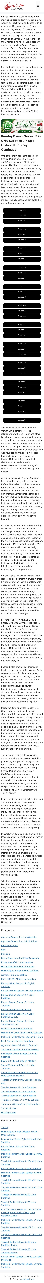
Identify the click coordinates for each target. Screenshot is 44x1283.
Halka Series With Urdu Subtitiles (17, 966)
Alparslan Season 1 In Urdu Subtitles (19, 937)
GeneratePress (27, 1279)
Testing (4, 1127)
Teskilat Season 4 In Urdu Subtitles (18, 1091)
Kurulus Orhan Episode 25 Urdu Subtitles (21, 1168)
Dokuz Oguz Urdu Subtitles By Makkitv (20, 958)
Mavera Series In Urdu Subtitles (16, 1028)
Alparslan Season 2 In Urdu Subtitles (19, 941)
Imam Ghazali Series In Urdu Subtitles (19, 970)
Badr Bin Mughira (9, 945)
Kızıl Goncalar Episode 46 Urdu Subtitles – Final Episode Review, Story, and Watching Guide (21, 1212)
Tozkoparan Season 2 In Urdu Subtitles (20, 1104)
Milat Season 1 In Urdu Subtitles (17, 1041)
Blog (3, 949)
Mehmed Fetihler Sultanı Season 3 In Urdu (22, 1037)
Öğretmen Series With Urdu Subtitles (19, 1045)
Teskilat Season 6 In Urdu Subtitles (18, 1095)
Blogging (5, 954)
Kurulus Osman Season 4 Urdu (16, 1009)
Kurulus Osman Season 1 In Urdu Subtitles (22, 990)
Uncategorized (8, 1112)
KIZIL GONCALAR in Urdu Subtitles (18, 979)
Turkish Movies (8, 1108)
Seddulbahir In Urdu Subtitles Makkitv (19, 1049)
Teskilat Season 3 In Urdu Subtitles (18, 1087)
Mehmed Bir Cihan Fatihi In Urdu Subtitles (21, 1032)
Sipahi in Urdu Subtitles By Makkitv (18, 1061)
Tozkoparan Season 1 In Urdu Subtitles (20, 1100)
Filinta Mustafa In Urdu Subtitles (17, 962)
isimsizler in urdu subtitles (14, 975)
